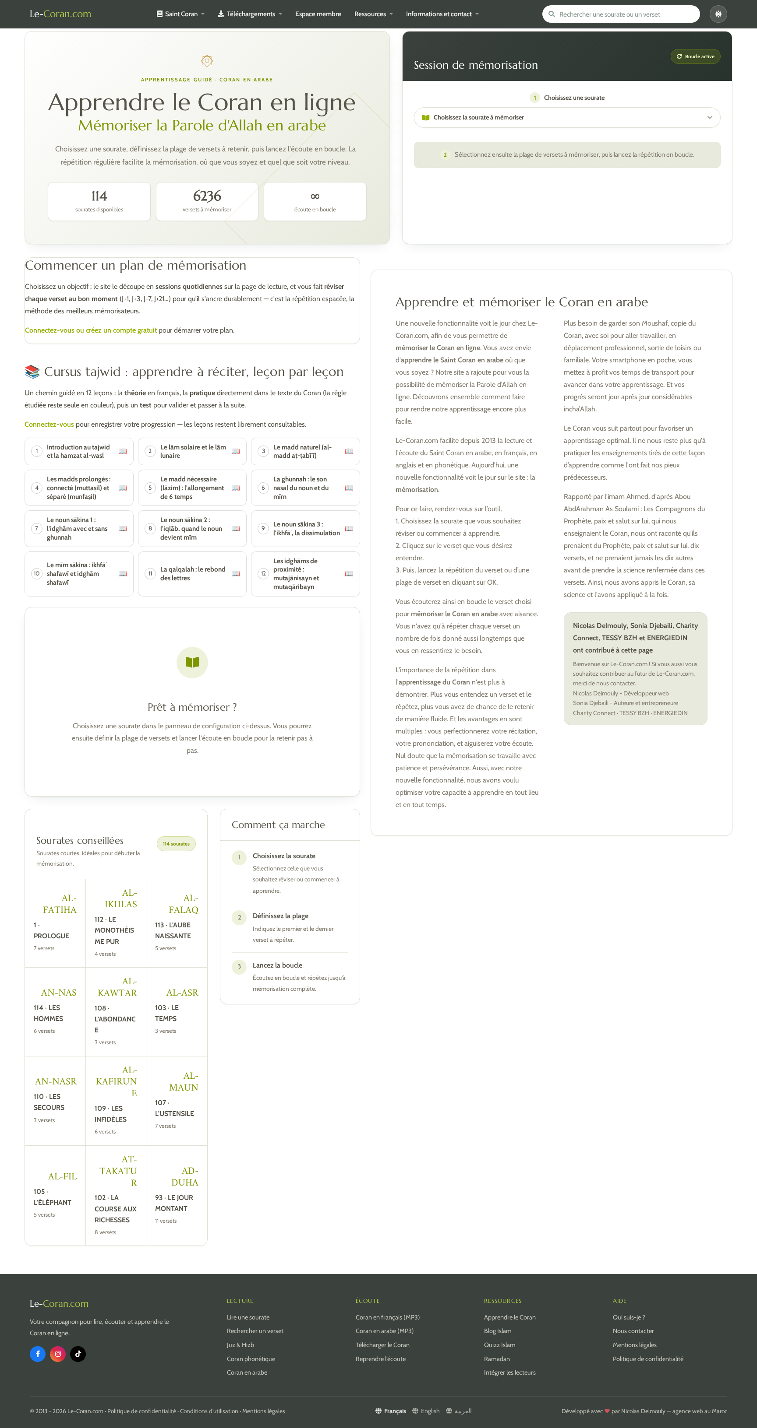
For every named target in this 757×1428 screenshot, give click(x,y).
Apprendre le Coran (510, 1317)
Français (395, 1411)
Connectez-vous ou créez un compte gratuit (91, 330)
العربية (463, 1411)
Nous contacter (633, 1331)
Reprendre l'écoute (381, 1359)
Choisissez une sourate (569, 98)
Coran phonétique (251, 1359)
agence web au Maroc (699, 1410)
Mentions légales (635, 1345)
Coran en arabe (247, 1372)
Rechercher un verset (255, 1331)
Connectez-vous (49, 424)
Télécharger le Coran (383, 1345)
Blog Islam (498, 1331)
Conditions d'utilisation (209, 1410)
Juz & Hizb (240, 1345)
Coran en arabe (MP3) (385, 1331)
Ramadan (497, 1359)
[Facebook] (38, 1354)
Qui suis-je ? (629, 1317)
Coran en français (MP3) (388, 1317)
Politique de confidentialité (648, 1359)
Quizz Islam (500, 1345)
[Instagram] (58, 1354)
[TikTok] (78, 1354)
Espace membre (318, 14)
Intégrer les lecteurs (510, 1372)
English (430, 1411)
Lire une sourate (248, 1317)
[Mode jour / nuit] (718, 14)
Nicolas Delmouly (643, 1410)
